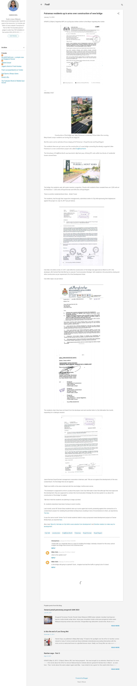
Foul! (47, 4)
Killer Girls (54, 552)
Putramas (78, 533)
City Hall (47, 533)
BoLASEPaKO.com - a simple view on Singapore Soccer (12, 58)
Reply (53, 548)
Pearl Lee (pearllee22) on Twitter (12, 70)
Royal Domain (87, 533)
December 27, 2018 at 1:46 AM (67, 552)
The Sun (46, 513)
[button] (118, 13)
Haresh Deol (13, 15)
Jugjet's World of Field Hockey (11, 66)
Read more (115, 626)
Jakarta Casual (6, 63)
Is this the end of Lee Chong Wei (56, 631)
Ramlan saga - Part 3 (52, 653)
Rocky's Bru (5, 77)
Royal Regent (98, 533)
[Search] (122, 5)
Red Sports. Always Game (9, 73)
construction (56, 533)
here (60, 520)
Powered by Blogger (82, 678)
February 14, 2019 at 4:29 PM (66, 561)
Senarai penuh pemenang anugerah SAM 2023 (61, 610)
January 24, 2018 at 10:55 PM (67, 541)
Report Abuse (82, 682)
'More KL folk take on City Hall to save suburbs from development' (71, 524)
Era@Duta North (81, 149)
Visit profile (13, 36)
